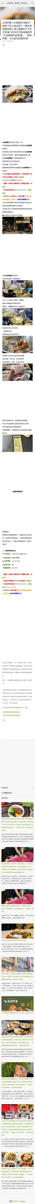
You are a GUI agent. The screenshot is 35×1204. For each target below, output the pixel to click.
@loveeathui (11, 587)
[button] (3, 45)
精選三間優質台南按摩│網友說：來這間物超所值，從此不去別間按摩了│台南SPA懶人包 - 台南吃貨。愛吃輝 (17, 908)
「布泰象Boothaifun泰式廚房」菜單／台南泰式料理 (17, 1013)
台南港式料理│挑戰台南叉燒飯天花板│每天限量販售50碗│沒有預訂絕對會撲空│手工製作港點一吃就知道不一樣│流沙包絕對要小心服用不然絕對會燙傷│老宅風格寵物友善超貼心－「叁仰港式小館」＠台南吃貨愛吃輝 (17, 824)
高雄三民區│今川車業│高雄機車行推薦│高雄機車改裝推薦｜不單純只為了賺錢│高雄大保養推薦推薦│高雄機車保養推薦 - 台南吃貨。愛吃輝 (17, 976)
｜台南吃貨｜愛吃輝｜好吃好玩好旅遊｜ (19, 3)
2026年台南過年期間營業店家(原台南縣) (13, 940)
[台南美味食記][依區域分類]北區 (11, 712)
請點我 (21, 177)
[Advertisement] (17, 67)
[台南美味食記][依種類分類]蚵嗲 (11, 715)
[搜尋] (32, 3)
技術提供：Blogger (18, 1201)
